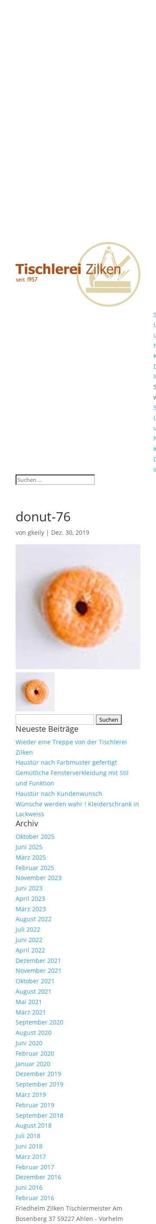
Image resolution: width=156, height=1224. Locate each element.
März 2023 (31, 909)
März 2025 (31, 857)
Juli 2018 (28, 1136)
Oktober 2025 (35, 836)
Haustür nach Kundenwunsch (59, 793)
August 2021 (34, 991)
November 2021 (39, 970)
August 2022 (34, 919)
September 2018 (39, 1115)
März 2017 (31, 1156)
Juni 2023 (29, 888)
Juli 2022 (28, 929)
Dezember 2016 (38, 1177)
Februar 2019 (35, 1105)
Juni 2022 (29, 940)
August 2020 (34, 1032)
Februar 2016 (35, 1198)
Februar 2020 (35, 1053)
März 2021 (31, 1012)
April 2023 (30, 898)
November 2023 (39, 878)
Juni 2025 (29, 847)
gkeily (36, 532)
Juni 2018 (29, 1146)
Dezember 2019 (38, 1074)
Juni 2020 (29, 1043)
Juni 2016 (29, 1187)
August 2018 (34, 1125)
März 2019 (31, 1094)
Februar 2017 (35, 1167)
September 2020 (39, 1022)
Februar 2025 (35, 868)
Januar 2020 (33, 1064)
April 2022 (30, 950)
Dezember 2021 (38, 960)
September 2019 (39, 1084)
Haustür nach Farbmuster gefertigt (66, 762)
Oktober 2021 (35, 981)
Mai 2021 (29, 1002)
